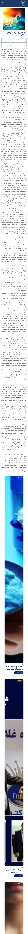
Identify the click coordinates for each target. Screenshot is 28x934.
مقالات (19, 477)
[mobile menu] (2, 3)
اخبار (19, 680)
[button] (3, 40)
